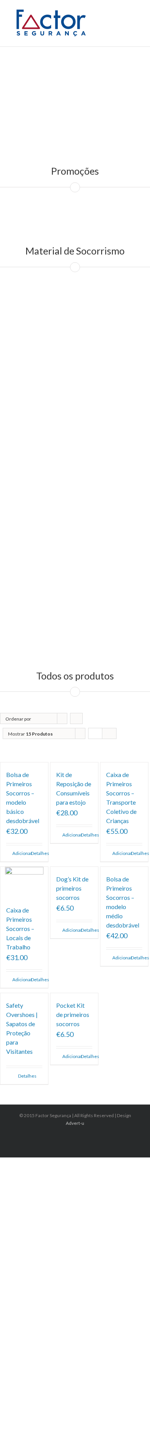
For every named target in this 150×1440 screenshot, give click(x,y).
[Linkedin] (77, 1137)
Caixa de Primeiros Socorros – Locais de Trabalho (20, 928)
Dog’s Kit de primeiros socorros (72, 888)
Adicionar (18, 853)
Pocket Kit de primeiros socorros (72, 1014)
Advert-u (75, 1123)
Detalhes (36, 853)
